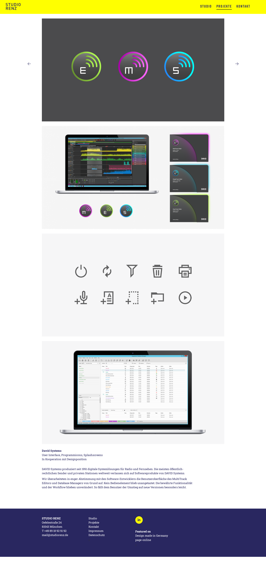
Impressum (96, 531)
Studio (206, 6)
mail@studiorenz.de (55, 535)
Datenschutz (97, 535)
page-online (143, 540)
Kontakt (243, 6)
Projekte (224, 6)
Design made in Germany (152, 535)
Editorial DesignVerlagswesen (237, 63)
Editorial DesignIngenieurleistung (29, 63)
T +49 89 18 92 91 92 (54, 531)
